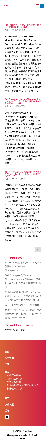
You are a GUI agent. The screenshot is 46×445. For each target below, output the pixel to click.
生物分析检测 (14, 382)
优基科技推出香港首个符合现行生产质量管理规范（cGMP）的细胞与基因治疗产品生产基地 (23, 173)
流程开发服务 (14, 375)
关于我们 (9, 357)
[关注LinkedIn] (42, 6)
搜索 (38, 250)
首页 (7, 351)
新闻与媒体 (20, 30)
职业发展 (9, 404)
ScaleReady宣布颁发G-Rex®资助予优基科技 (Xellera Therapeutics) (23, 25)
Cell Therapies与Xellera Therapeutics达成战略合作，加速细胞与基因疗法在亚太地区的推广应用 (23, 101)
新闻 (7, 398)
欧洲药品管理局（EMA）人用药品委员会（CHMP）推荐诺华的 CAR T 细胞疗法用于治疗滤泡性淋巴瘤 (23, 296)
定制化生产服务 (15, 378)
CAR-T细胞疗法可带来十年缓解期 (22, 304)
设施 (7, 364)
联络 (7, 410)
